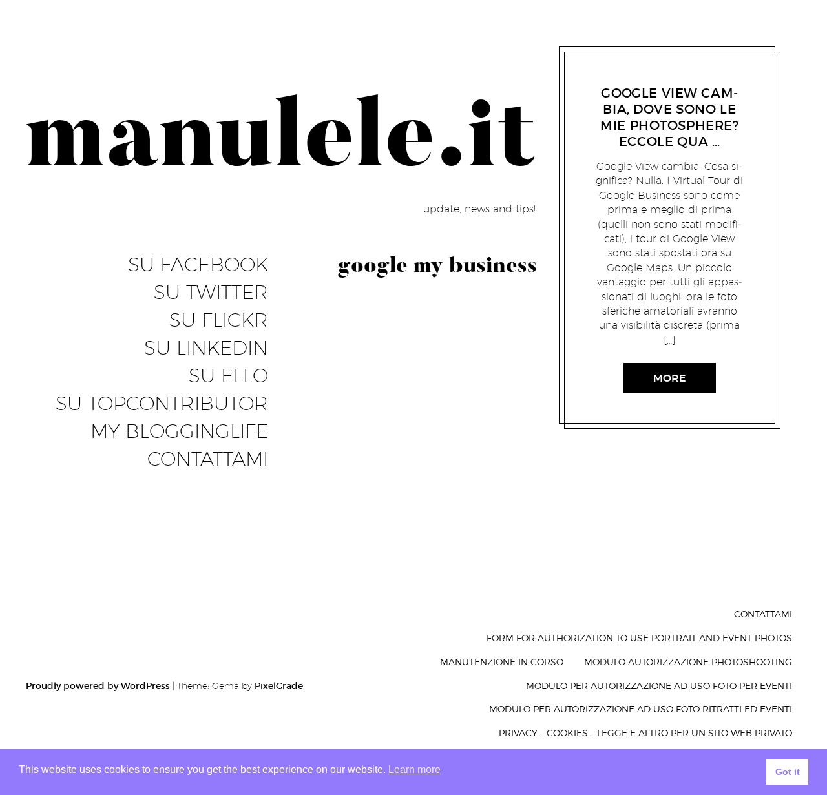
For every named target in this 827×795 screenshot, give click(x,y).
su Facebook (198, 265)
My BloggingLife (179, 431)
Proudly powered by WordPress (98, 686)
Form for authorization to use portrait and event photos (639, 637)
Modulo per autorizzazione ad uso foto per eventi (659, 685)
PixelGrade (279, 686)
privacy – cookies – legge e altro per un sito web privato (645, 732)
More (669, 377)
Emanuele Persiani (669, 77)
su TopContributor (162, 404)
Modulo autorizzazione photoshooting (688, 661)
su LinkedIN (206, 348)
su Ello (228, 376)
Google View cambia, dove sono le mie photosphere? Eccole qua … (670, 117)
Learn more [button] (414, 769)
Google (608, 77)
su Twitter (211, 293)
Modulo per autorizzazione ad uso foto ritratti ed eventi (640, 708)
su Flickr (218, 320)
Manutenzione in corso (501, 661)
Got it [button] (787, 772)
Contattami (207, 459)
